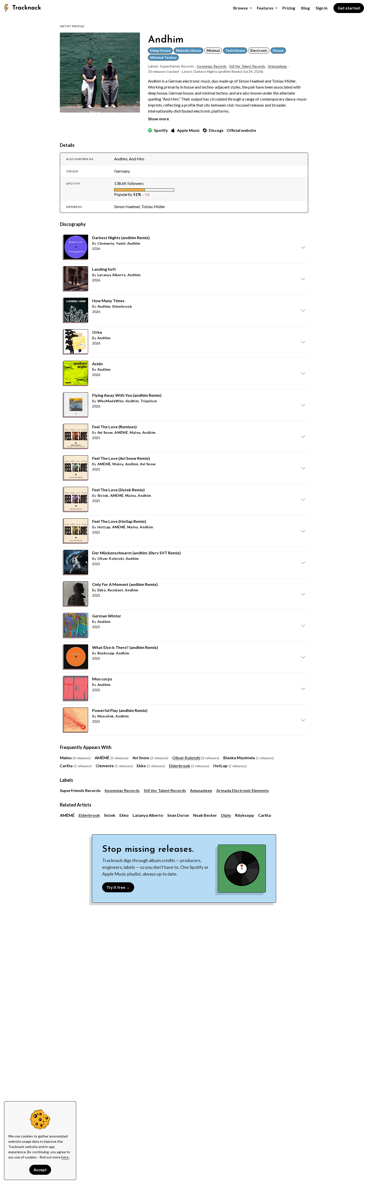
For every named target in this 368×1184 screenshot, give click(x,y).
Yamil (120, 243)
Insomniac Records (212, 66)
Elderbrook (122, 306)
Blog (305, 8)
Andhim (133, 243)
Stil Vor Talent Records (247, 66)
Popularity (123, 194)
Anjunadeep (277, 66)
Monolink (105, 716)
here (65, 1157)
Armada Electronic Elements (242, 790)
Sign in (321, 8)
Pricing (288, 8)
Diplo (226, 815)
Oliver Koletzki (110, 558)
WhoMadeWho (110, 401)
